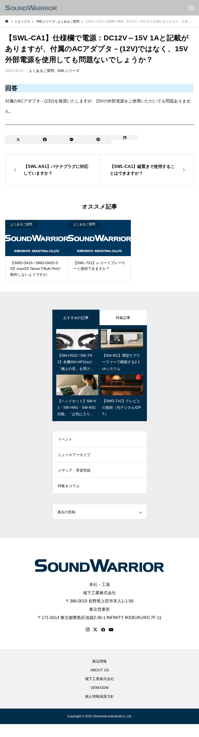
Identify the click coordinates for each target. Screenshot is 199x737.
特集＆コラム (69, 486)
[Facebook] (103, 629)
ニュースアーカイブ (74, 455)
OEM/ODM (100, 687)
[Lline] (71, 140)
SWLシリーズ (68, 71)
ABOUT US (99, 670)
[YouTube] (111, 629)
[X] (95, 629)
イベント (65, 439)
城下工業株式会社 (99, 593)
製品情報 (99, 661)
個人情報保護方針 (99, 696)
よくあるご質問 (41, 71)
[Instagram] (88, 629)
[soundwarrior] (31, 8)
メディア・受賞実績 (74, 470)
